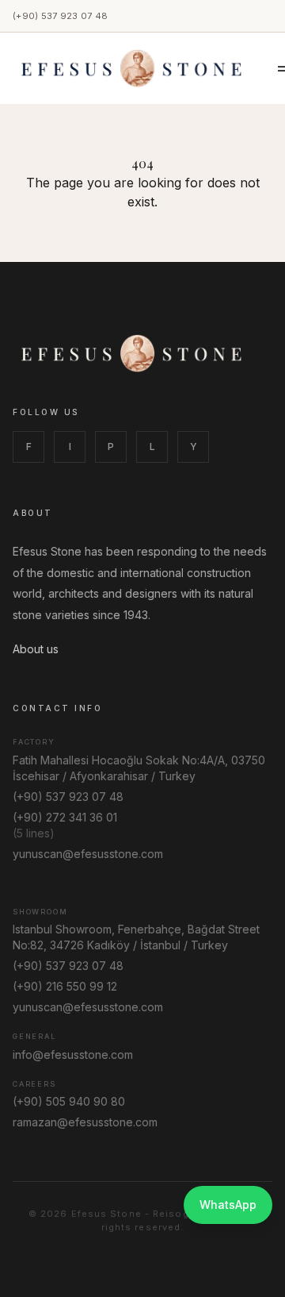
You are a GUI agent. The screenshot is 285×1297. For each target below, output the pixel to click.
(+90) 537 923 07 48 (60, 15)
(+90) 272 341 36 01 (65, 817)
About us (36, 649)
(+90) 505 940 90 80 (69, 1101)
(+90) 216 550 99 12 (65, 986)
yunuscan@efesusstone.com (88, 853)
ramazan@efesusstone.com (85, 1122)
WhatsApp (228, 1204)
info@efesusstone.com (73, 1054)
